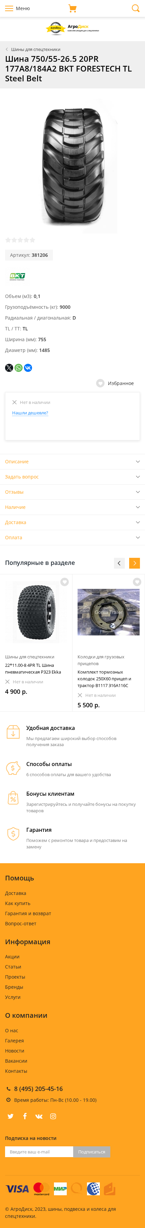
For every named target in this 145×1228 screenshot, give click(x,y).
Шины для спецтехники (35, 49)
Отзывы (14, 492)
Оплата (13, 537)
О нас (11, 1030)
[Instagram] (53, 1116)
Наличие (15, 507)
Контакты (16, 1071)
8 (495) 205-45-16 (38, 1089)
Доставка (15, 522)
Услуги (13, 997)
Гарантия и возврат (28, 913)
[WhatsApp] (18, 368)
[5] (32, 240)
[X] (9, 368)
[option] (36, 643)
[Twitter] (10, 1116)
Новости (14, 1050)
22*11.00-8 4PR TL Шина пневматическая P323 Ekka (33, 668)
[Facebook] (24, 1116)
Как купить (17, 903)
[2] (14, 240)
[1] (8, 240)
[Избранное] (64, 582)
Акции (12, 956)
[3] (20, 240)
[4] (26, 240)
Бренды (14, 987)
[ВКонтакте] (28, 368)
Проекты (15, 977)
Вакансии (16, 1061)
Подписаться (91, 1152)
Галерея (14, 1040)
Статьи (13, 966)
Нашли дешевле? (30, 413)
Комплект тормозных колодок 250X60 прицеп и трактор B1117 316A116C (104, 678)
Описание (17, 461)
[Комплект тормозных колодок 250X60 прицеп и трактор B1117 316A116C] (109, 612)
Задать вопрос (22, 476)
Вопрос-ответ (20, 923)
